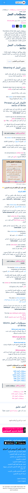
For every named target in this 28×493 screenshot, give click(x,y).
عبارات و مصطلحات (14, 9)
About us (5, 488)
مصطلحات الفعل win (18, 396)
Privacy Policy (18, 488)
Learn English (22, 481)
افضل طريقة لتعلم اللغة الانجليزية (17, 464)
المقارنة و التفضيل (21, 459)
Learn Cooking (21, 478)
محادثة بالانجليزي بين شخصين (18, 456)
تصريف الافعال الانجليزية (19, 461)
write (24, 76)
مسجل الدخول (14, 410)
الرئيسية (23, 9)
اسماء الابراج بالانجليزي (19, 473)
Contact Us (11, 488)
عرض (10, 61)
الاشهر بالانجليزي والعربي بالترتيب (17, 471)
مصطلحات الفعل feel (18, 398)
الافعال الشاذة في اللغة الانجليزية (17, 451)
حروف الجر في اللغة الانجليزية (18, 454)
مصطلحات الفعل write (17, 394)
